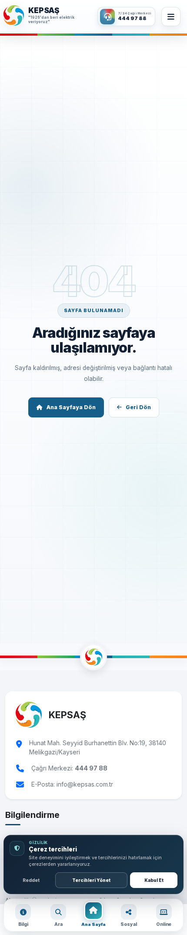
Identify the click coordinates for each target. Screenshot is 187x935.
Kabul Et (154, 880)
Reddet (31, 880)
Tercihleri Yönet (91, 880)
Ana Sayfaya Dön (71, 407)
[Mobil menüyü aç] (170, 16)
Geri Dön (138, 407)
